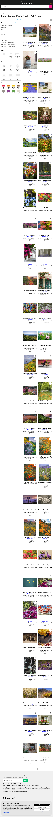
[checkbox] (4, 67)
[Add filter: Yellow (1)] (13, 85)
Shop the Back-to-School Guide (27, 0)
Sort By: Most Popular (37, 20)
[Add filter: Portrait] (4, 53)
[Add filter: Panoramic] (18, 54)
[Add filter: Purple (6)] (8, 91)
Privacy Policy (6, 812)
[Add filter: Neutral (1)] (18, 91)
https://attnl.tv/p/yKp (22, 791)
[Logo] (26, 3)
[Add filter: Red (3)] (3, 85)
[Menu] (2, 4)
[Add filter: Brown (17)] (18, 85)
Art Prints (3, 13)
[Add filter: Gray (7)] (3, 91)
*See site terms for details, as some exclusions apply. (13, 793)
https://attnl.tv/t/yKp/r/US (8, 791)
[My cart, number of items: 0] (51, 4)
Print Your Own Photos (12, 0)
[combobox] (25, 6)
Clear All (19, 19)
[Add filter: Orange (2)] (8, 85)
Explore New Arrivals (41, 0)
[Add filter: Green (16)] (13, 91)
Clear (16, 38)
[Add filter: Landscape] (11, 54)
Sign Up (25, 780)
